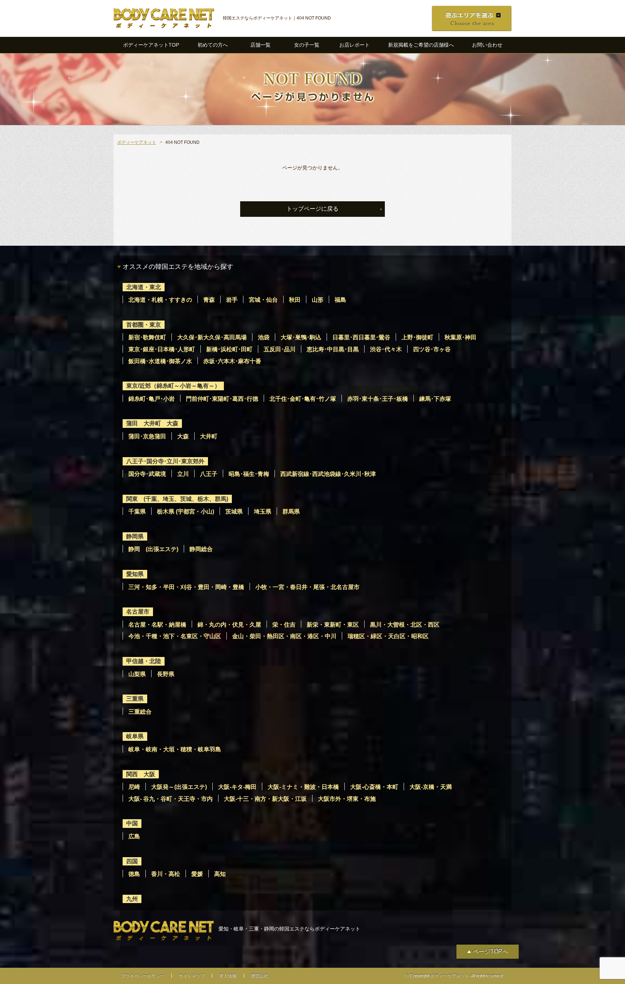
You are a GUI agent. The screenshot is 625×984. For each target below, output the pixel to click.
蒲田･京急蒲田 (147, 436)
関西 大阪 (140, 774)
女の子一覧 (306, 45)
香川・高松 (165, 874)
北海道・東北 (143, 287)
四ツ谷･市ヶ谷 (432, 349)
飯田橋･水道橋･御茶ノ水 (160, 361)
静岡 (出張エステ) (153, 549)
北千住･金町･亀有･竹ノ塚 (302, 399)
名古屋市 (137, 612)
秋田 (295, 300)
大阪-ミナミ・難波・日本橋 (303, 787)
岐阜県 (135, 736)
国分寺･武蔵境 (147, 474)
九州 (132, 899)
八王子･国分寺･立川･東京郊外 (165, 461)
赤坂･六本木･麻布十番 (232, 361)
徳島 (134, 874)
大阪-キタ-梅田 (237, 787)
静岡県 (135, 536)
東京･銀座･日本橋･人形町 (161, 349)
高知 (220, 874)
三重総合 (140, 712)
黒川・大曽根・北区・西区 (404, 625)
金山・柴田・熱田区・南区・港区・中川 (284, 636)
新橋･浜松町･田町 (229, 349)
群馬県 (291, 511)
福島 (340, 300)
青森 (209, 300)
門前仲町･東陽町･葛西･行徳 (222, 399)
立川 (183, 474)
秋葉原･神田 (460, 337)
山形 (317, 300)
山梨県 (137, 674)
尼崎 (134, 787)
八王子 (208, 474)
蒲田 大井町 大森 (152, 423)
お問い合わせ (487, 45)
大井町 (208, 436)
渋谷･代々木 (386, 349)
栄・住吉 (284, 625)
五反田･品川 (280, 349)
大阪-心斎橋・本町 (374, 787)
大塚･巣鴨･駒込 (301, 337)
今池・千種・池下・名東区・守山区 (174, 636)
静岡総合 (201, 549)
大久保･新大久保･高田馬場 (212, 337)
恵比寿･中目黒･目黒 (333, 349)
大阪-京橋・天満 (430, 787)
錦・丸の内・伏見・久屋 (229, 625)
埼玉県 (262, 511)
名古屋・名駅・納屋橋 (157, 625)
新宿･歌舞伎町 (147, 337)
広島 (134, 836)
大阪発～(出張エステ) (179, 787)
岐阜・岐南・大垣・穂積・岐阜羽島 (174, 749)
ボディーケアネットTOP (151, 45)
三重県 (135, 699)
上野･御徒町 (417, 337)
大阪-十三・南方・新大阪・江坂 (265, 799)
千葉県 (137, 511)
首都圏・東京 (143, 325)
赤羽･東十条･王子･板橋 (377, 399)
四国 (132, 861)
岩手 (232, 300)
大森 (183, 436)
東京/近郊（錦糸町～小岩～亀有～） (173, 386)
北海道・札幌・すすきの (160, 300)
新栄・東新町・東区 (333, 625)
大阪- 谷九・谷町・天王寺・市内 (170, 799)
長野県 (165, 674)
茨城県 (234, 511)
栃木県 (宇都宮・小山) (185, 511)
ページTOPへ (490, 951)
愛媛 (197, 874)
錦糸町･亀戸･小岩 (151, 399)
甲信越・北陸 (143, 661)
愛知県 (135, 574)
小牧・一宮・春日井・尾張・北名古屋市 (307, 587)
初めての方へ (212, 45)
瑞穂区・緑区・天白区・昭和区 (388, 636)
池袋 (263, 337)
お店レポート (354, 45)
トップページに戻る (312, 209)
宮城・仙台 (263, 300)
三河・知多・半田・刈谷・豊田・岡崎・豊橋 (186, 587)
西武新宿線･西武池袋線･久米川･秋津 (328, 474)
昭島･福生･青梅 (249, 474)
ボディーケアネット (136, 142)
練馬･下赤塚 (435, 399)
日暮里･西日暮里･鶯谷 (361, 337)
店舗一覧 (260, 45)
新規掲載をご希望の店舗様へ (421, 45)
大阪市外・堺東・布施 (347, 799)
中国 (132, 823)
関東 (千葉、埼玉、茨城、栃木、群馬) (177, 499)
